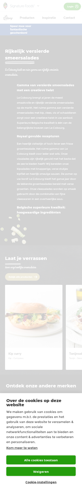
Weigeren (41, 471)
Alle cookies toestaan (41, 460)
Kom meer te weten (22, 448)
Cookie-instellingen (41, 482)
